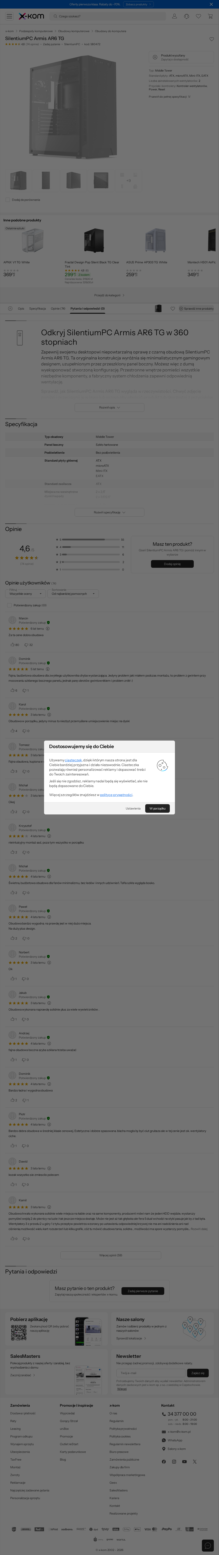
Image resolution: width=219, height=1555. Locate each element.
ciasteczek (73, 760)
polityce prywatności (116, 795)
